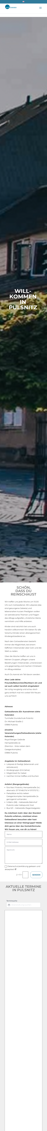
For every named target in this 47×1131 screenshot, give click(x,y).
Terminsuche (12, 901)
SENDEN (36, 875)
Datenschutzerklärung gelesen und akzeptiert (22, 867)
